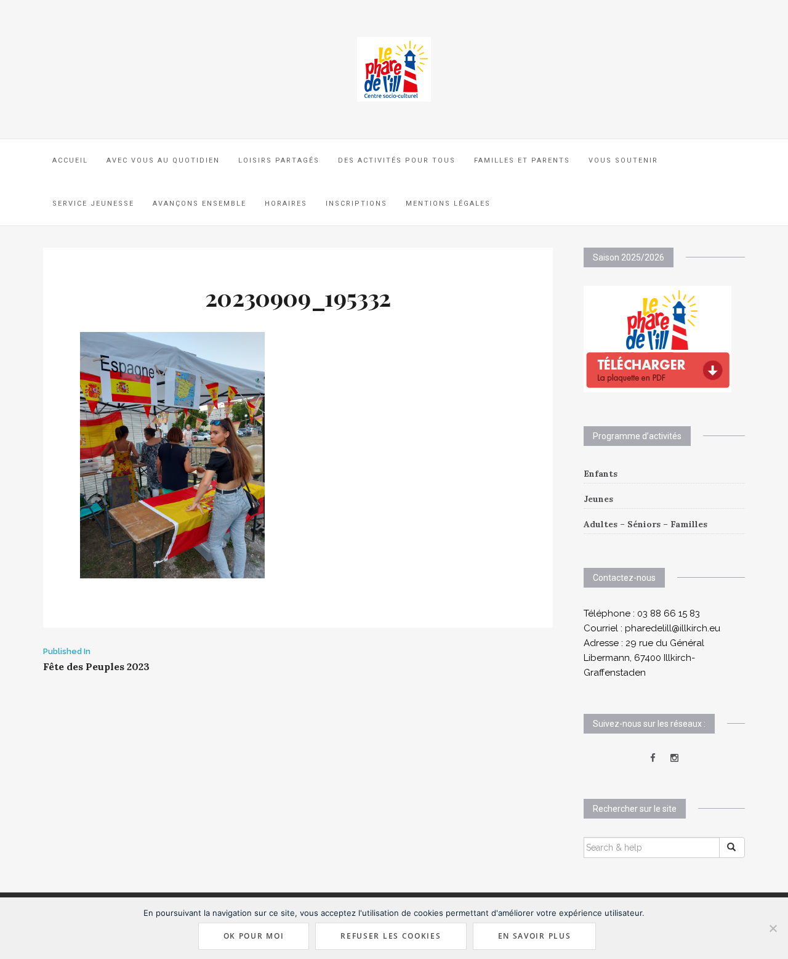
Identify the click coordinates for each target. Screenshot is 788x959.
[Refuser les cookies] (772, 928)
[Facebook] (653, 758)
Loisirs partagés (279, 160)
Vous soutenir (623, 160)
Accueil (70, 160)
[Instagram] (674, 758)
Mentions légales (448, 204)
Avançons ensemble (199, 204)
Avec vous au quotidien (163, 160)
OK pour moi (253, 936)
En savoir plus (534, 936)
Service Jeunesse (93, 204)
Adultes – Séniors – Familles (645, 524)
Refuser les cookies (390, 936)
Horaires (286, 204)
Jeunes (598, 498)
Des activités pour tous (397, 160)
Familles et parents (522, 160)
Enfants (600, 473)
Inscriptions (356, 204)
